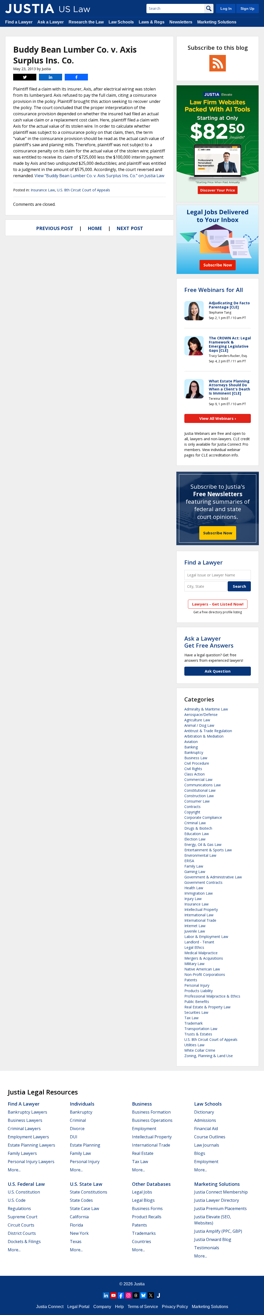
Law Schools (121, 22)
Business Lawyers (25, 1120)
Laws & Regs (151, 22)
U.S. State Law (86, 1184)
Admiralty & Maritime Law (206, 709)
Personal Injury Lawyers (31, 1161)
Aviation (191, 741)
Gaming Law (194, 871)
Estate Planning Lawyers (31, 1145)
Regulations (19, 1208)
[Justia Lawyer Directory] (158, 1295)
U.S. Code (17, 1200)
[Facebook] (121, 1295)
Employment (144, 1128)
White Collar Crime (199, 1050)
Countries (141, 1241)
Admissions (205, 1120)
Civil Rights (193, 768)
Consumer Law (197, 801)
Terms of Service (143, 1306)
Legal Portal (78, 1306)
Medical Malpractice (201, 952)
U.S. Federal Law (26, 1184)
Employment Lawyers (28, 1137)
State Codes (81, 1200)
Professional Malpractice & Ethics (212, 996)
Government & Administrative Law (213, 877)
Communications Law (202, 784)
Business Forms (147, 1208)
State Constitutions (88, 1192)
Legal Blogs (143, 1200)
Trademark (193, 1023)
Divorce (77, 1128)
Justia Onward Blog (212, 1239)
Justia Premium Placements (220, 1208)
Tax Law (191, 1017)
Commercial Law (198, 779)
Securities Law (196, 1012)
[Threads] (136, 1295)
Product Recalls (146, 1217)
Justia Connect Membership (221, 1192)
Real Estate (142, 1153)
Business (142, 1104)
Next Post (130, 228)
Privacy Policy (175, 1306)
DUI (73, 1137)
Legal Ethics (194, 947)
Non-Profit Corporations (204, 974)
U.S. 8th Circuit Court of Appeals (83, 189)
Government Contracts (203, 882)
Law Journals (206, 1145)
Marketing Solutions (216, 22)
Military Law (194, 963)
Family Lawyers (22, 1153)
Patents (190, 979)
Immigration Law (198, 893)
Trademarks (144, 1233)
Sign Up (247, 8)
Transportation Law (200, 1028)
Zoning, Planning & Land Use (208, 1055)
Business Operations (152, 1120)
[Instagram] (128, 1295)
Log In (226, 8)
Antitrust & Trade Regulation (208, 730)
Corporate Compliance (203, 817)
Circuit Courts (21, 1225)
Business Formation (151, 1112)
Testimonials (206, 1248)
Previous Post (54, 228)
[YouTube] (113, 1295)
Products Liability (198, 990)
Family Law (193, 866)
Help (119, 1306)
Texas (75, 1241)
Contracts (192, 806)
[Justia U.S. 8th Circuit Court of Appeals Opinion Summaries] (29, 8)
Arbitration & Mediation (204, 736)
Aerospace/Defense (201, 714)
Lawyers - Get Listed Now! (217, 604)
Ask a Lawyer (50, 22)
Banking (191, 747)
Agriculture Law (197, 719)
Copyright (192, 812)
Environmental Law (200, 855)
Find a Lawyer (18, 22)
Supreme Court (22, 1217)
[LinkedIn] (106, 1295)
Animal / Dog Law (199, 725)
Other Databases (151, 1184)
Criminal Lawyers (24, 1128)
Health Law (193, 887)
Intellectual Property (201, 909)
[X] (151, 1295)
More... (14, 1170)
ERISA (189, 860)
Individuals (82, 1104)
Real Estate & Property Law (207, 1006)
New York (79, 1233)
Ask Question (217, 671)
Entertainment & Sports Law (208, 849)
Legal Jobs (142, 1192)
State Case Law (84, 1208)
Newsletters (180, 22)
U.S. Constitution (24, 1192)
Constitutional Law (200, 790)
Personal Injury (196, 985)
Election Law (194, 839)
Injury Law (193, 898)
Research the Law (86, 22)
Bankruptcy (193, 752)
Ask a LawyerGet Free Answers (209, 641)
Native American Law (202, 969)
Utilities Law (194, 1044)
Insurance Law (43, 189)
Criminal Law (195, 822)
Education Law (196, 833)
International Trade (200, 920)
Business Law (195, 757)
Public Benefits (196, 1001)
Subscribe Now (217, 532)
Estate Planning (85, 1145)
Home (95, 228)
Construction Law (199, 795)
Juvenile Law (194, 931)
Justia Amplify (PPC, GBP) (218, 1231)
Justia (139, 1284)
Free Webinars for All (213, 289)
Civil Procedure (196, 763)
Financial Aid (206, 1128)
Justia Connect (49, 1306)
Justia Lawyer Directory (216, 1200)
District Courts (22, 1233)
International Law (198, 914)
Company (102, 1306)
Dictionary (204, 1112)
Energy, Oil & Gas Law (202, 844)
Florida (76, 1225)
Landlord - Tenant (199, 942)
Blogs (199, 1153)
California (79, 1217)
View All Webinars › (217, 418)
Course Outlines (209, 1137)
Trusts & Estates (198, 1034)
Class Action (194, 774)
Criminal (78, 1120)
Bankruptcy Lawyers (27, 1112)
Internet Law (194, 925)
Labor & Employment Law (206, 936)
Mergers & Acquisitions (203, 958)
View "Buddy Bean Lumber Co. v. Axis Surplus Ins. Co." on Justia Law (99, 175)
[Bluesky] (143, 1295)
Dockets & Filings (24, 1241)
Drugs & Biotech (198, 828)
